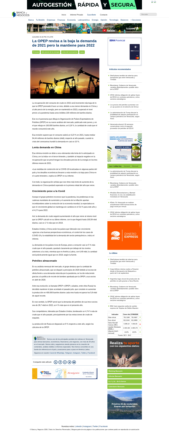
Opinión (104, 20)
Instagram (76, 353)
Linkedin (78, 426)
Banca (31, 20)
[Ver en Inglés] (152, 2)
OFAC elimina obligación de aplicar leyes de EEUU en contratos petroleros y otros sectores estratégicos (125, 97)
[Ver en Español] (155, 2)
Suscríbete (91, 15)
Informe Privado (76, 15)
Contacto (103, 15)
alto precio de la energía (50, 52)
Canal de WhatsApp (57, 353)
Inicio (64, 15)
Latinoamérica (84, 20)
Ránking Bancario (116, 371)
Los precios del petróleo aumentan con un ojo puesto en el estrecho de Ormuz (124, 106)
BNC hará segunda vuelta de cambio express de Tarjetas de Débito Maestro (124, 307)
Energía (95, 20)
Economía (71, 20)
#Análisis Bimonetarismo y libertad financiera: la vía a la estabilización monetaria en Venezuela (122, 195)
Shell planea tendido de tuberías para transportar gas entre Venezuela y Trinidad (123, 77)
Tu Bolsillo (40, 20)
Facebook (91, 353)
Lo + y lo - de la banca (117, 381)
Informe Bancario (115, 376)
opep (82, 52)
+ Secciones (136, 20)
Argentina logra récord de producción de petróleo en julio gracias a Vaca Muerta (125, 280)
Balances (124, 20)
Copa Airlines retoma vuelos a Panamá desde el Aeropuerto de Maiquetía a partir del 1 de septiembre (124, 271)
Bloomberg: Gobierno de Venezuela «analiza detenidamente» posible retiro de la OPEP (124, 87)
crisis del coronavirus (69, 52)
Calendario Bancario (117, 386)
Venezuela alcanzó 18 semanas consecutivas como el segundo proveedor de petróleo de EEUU (121, 126)
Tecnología (113, 20)
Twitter (83, 353)
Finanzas (61, 20)
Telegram (68, 353)
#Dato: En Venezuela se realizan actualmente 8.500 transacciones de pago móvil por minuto (123, 204)
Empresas (51, 20)
